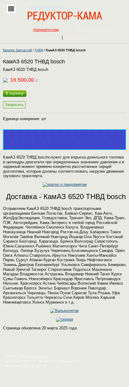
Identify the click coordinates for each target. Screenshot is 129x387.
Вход (56, 37)
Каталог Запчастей (17, 50)
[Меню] (11, 9)
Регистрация (75, 37)
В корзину (15, 93)
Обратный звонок (92, 30)
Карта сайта (34, 365)
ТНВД (38, 50)
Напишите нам (46, 30)
